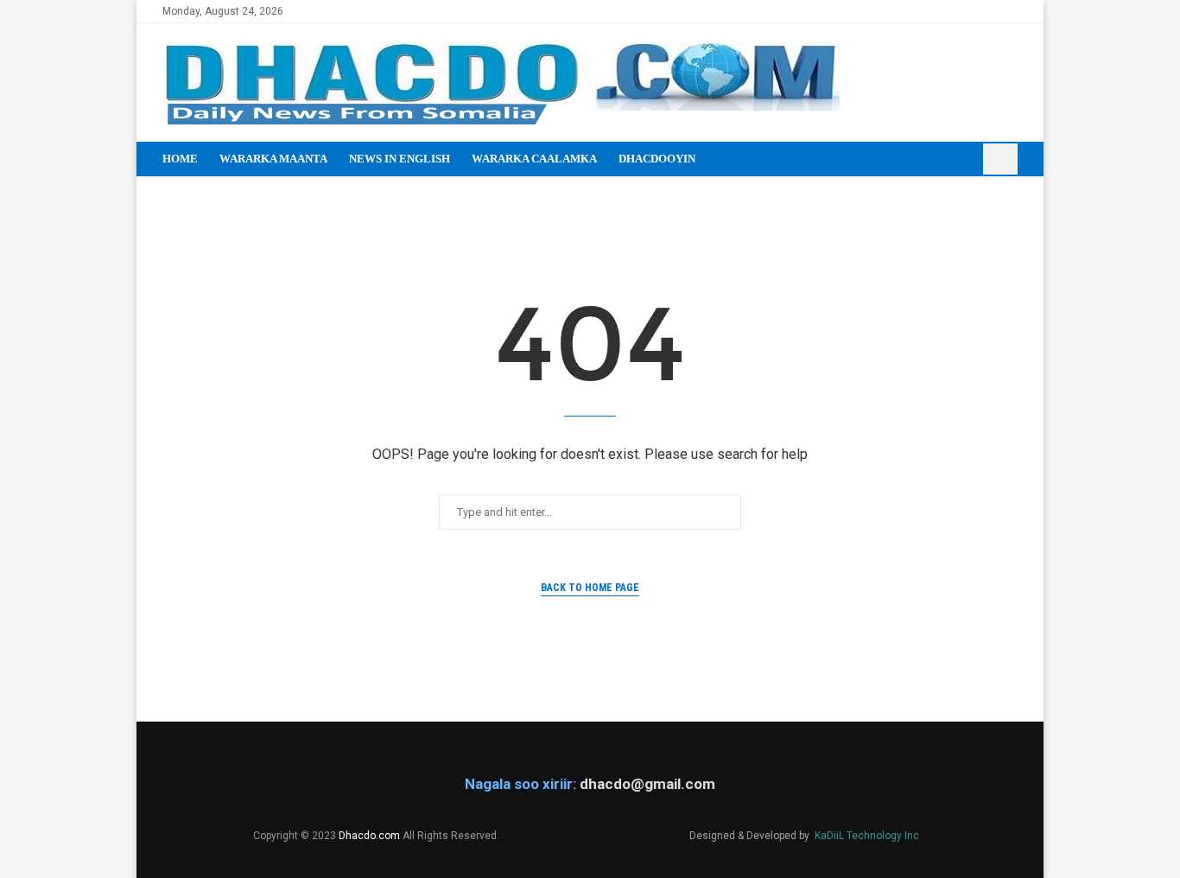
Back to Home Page (590, 588)
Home (180, 158)
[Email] (1012, 11)
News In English (399, 158)
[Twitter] (972, 11)
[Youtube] (992, 11)
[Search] (1000, 159)
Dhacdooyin (657, 158)
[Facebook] (952, 11)
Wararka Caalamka (534, 158)
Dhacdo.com (369, 836)
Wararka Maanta (273, 158)
